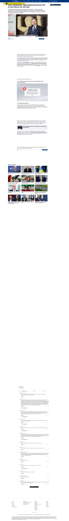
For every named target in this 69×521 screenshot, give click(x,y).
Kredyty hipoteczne (36, 505)
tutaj (25, 519)
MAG (10, 38)
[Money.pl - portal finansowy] (17, 1)
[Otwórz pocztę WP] (49, 1)
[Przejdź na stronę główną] (12, 1)
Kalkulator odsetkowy (25, 504)
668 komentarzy (42, 38)
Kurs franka (13, 504)
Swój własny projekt (37, 65)
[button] (51, 1)
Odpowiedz (22, 396)
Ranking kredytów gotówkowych (38, 504)
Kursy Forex (47, 505)
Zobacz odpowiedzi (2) (24, 416)
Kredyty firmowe (36, 508)
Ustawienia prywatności (47, 514)
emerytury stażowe (26, 62)
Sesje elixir (47, 504)
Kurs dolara (13, 505)
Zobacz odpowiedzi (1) (24, 430)
